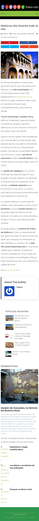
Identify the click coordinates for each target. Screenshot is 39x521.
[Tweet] (10, 46)
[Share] (28, 42)
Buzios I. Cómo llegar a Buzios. (21, 353)
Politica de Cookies (28, 517)
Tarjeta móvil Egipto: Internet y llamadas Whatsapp (23, 336)
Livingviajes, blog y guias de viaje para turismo (19, 513)
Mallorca (30, 34)
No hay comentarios (9, 37)
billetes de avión (23, 97)
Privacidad (16, 517)
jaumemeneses (13, 270)
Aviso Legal (8, 517)
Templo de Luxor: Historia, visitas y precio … (22, 318)
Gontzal (4, 438)
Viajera (5, 34)
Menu (3, 14)
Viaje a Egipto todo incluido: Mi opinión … (23, 344)
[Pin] (9, 42)
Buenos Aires (31, 438)
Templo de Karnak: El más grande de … (23, 326)
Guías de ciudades (19, 34)
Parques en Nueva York (21, 489)
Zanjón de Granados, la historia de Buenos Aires (19, 409)
